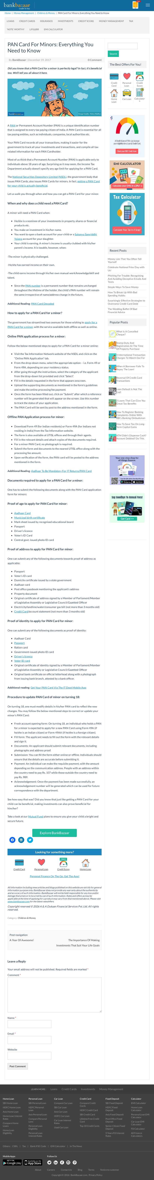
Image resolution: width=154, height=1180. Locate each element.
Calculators (139, 99)
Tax (131, 21)
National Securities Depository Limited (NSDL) (39, 176)
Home (8, 13)
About (38, 1169)
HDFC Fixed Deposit (112, 1109)
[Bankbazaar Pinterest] (75, 1162)
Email (12, 1033)
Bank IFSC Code (38, 1146)
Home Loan (85, 869)
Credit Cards (27, 21)
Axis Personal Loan (38, 1114)
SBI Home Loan (10, 1103)
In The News (76, 1146)
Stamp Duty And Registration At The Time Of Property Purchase (129, 345)
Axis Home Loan (11, 1111)
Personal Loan (41, 869)
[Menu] (148, 5)
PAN (12, 125)
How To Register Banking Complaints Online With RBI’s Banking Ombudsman (130, 415)
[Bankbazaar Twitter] (49, 1162)
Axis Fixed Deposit (115, 1114)
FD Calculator (138, 1128)
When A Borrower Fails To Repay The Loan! (130, 368)
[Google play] (12, 1164)
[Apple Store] (32, 1164)
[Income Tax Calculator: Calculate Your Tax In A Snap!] (127, 236)
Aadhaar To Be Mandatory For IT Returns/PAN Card (61, 471)
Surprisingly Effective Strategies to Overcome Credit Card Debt (126, 302)
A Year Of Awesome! (22, 940)
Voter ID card (22, 660)
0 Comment (95, 59)
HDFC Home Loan (12, 1107)
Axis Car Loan (60, 1111)
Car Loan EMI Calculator (137, 1123)
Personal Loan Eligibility (35, 1127)
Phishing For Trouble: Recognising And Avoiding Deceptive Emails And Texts (127, 278)
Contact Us (66, 1169)
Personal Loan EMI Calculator (140, 1116)
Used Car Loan (61, 1127)
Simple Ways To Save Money (123, 287)
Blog (80, 1169)
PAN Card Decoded (42, 303)
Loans (10, 21)
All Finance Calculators (136, 1134)
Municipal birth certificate (29, 517)
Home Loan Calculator (136, 1109)
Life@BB (34, 29)
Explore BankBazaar (54, 833)
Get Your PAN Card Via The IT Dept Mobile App (58, 687)
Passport (19, 643)
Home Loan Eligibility (8, 1131)
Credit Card (21, 611)
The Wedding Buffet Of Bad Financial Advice (122, 310)
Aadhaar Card (22, 513)
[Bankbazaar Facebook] (62, 1162)
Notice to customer (109, 1169)
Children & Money (46, 13)
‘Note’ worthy (15, 29)
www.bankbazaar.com (18, 901)
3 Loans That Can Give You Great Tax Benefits (130, 402)
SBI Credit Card (87, 1114)
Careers (51, 1169)
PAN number (33, 285)
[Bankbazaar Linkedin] (56, 1162)
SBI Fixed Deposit (114, 1103)
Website (12, 1049)
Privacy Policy (95, 1175)
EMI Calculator (53, 29)
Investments (65, 21)
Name (12, 1017)
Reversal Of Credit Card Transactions (129, 379)
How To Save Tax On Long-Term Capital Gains (130, 425)
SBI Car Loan (60, 1107)
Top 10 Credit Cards (89, 1126)
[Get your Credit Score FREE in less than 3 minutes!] (127, 158)
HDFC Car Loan (61, 1116)
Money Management (24, 13)
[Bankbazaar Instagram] (68, 1162)
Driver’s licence (23, 656)
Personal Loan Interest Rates (35, 1134)
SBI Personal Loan (37, 1103)
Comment (14, 975)
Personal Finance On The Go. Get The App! (54, 876)
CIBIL (15, 1146)
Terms (91, 1169)
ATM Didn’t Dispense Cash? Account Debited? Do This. (131, 437)
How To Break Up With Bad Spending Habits (122, 294)
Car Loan (126, 99)
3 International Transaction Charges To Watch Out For (130, 356)
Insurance (46, 21)
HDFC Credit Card (89, 1110)
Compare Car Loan (63, 1103)
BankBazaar (19, 59)
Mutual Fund (35, 816)
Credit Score (86, 21)
